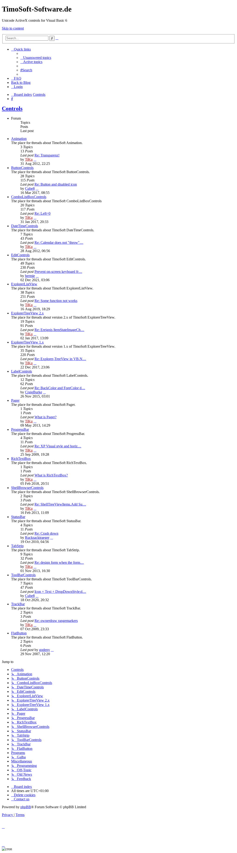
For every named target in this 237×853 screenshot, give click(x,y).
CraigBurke (33, 392)
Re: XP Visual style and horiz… (57, 446)
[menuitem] (35, 58)
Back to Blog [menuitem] (21, 82)
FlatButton (19, 633)
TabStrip (17, 546)
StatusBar (18, 517)
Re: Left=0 (42, 213)
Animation (19, 139)
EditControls (20, 255)
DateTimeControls (24, 226)
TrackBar (18, 604)
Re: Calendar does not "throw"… (58, 242)
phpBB (25, 807)
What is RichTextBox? (51, 475)
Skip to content (13, 28)
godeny (44, 650)
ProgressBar (20, 429)
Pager (15, 400)
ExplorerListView (24, 284)
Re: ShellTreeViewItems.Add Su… (60, 504)
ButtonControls (22, 168)
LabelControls (21, 371)
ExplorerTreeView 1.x (27, 342)
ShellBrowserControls (27, 488)
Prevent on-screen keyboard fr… (58, 272)
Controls (12, 108)
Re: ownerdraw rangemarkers (56, 621)
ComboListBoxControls (28, 197)
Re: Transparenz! (46, 155)
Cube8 (30, 188)
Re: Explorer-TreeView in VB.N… (60, 359)
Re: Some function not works (55, 301)
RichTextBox (21, 459)
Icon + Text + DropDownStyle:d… (60, 592)
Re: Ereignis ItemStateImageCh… (59, 330)
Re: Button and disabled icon (55, 184)
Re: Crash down (46, 533)
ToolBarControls (23, 575)
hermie (30, 276)
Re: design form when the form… (59, 562)
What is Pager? (45, 417)
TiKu (29, 159)
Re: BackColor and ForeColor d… (59, 388)
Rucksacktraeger (37, 538)
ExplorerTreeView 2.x (27, 313)
